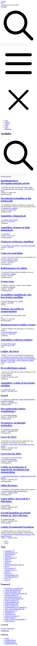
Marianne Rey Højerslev (10, 208)
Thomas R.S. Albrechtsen (10, 357)
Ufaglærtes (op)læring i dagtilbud (17, 241)
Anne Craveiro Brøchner (26, 357)
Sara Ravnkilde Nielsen (10, 332)
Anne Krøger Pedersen (10, 415)
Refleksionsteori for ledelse (14, 268)
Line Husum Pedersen (9, 459)
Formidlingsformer (10, 640)
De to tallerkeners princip (13, 368)
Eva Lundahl (19, 301)
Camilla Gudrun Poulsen (10, 220)
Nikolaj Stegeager (8, 534)
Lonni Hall (6, 505)
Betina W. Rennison (9, 287)
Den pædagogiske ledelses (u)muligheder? (13, 409)
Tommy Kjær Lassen (9, 344)
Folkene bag (5, 631)
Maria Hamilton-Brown (20, 491)
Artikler (7, 124)
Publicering (8, 129)
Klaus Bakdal (7, 375)
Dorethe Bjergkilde (9, 519)
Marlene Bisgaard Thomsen (23, 534)
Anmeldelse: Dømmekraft (13, 216)
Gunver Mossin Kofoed (10, 260)
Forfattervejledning (10, 642)
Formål (7, 638)
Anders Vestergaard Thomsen (25, 360)
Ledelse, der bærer (10, 351)
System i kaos (7, 281)
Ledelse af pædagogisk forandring (17, 527)
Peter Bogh (6, 234)
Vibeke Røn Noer (21, 358)
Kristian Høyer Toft (9, 389)
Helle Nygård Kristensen (8, 358)
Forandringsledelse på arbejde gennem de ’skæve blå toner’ (15, 514)
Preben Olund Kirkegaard (27, 399)
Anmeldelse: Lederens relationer (17, 339)
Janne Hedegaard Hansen (10, 476)
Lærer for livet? (9, 437)
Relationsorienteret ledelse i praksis (18, 324)
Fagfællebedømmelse (11, 643)
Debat (6, 125)
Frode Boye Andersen (9, 274)
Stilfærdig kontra (9, 485)
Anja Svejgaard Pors (24, 444)
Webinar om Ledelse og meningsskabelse (12, 310)
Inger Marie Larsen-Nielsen (11, 245)
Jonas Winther (19, 189)
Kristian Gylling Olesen (10, 444)
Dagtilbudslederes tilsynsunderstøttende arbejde (15, 182)
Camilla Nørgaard (8, 189)
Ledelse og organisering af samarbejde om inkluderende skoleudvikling (15, 469)
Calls (6, 120)
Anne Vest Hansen (8, 301)
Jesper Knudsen (8, 491)
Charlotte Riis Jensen (25, 476)
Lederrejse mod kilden (12, 253)
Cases (6, 127)
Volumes (7, 122)
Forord (4, 395)
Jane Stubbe (11, 360)
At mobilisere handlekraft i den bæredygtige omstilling (16, 295)
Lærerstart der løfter (11, 453)
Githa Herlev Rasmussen (27, 245)
